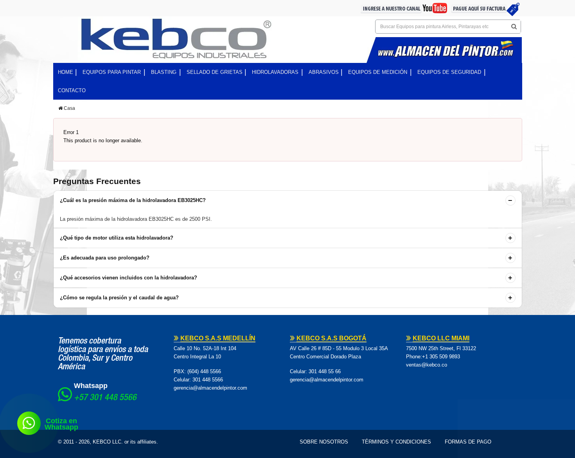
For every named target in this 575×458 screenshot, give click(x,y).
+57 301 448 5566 (105, 398)
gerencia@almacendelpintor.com (210, 388)
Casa (69, 108)
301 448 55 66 (325, 371)
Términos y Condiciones (396, 442)
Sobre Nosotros (324, 442)
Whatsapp (91, 386)
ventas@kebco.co (426, 365)
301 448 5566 (207, 380)
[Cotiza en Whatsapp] (29, 423)
